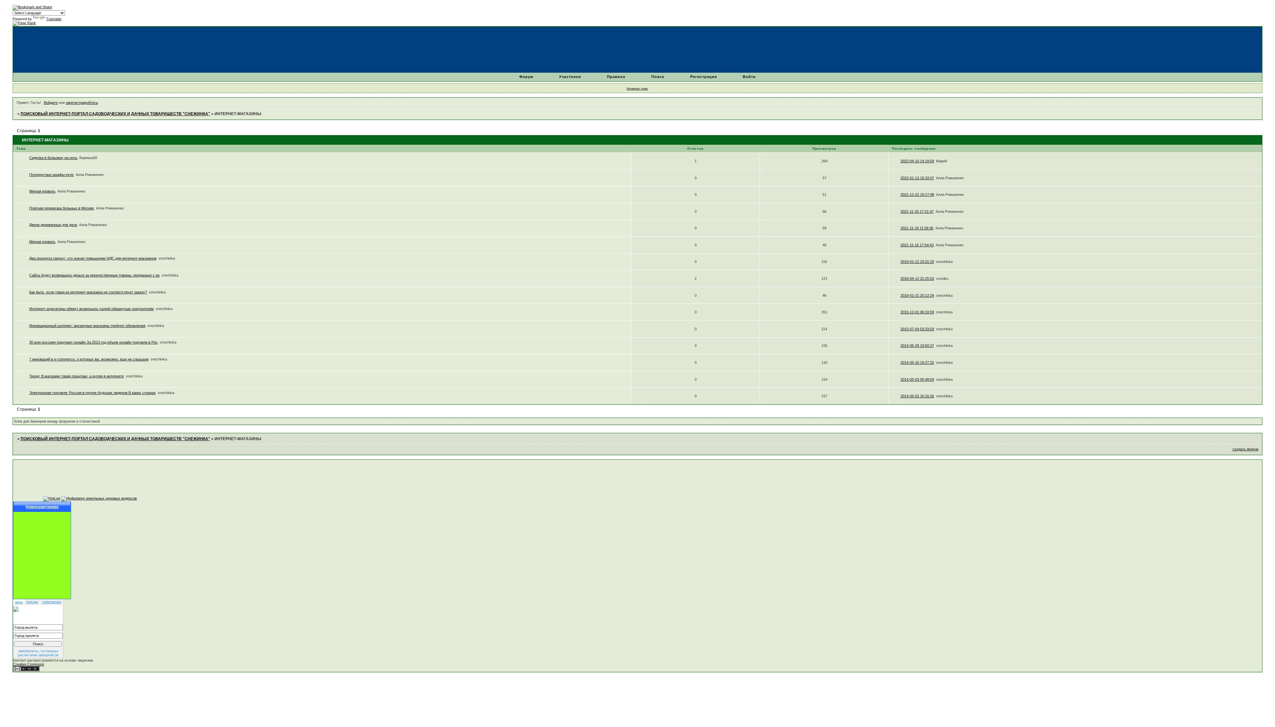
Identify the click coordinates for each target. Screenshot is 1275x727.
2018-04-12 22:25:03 (917, 279)
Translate (53, 19)
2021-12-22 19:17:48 (917, 195)
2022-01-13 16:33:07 (917, 178)
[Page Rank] (24, 23)
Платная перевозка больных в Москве (61, 208)
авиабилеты (28, 651)
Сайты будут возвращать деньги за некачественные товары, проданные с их (94, 275)
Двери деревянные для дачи (53, 225)
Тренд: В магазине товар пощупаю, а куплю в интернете (76, 376)
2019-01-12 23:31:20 (917, 262)
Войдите (51, 103)
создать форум (1245, 449)
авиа (19, 602)
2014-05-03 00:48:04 (917, 379)
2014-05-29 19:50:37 (917, 346)
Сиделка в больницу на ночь (53, 158)
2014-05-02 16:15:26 (917, 396)
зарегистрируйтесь (82, 103)
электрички (51, 602)
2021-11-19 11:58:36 (916, 228)
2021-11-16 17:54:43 (917, 245)
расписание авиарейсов (38, 655)
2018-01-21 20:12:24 (917, 295)
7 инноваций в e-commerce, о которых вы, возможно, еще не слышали (88, 359)
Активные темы (637, 88)
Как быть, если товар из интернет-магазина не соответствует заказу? (88, 292)
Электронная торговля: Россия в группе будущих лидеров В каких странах (92, 393)
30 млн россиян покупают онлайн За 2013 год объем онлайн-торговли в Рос (93, 342)
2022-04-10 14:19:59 (917, 161)
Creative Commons (28, 664)
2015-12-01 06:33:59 (917, 312)
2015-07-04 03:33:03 (917, 329)
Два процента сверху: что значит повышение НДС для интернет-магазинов (92, 258)
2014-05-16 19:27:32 (917, 362)
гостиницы (49, 651)
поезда (32, 602)
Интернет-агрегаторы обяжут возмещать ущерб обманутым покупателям (91, 309)
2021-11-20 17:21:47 (917, 211)
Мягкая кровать (42, 191)
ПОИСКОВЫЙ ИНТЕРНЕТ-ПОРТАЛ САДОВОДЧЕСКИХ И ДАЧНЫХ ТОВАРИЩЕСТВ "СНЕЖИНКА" (115, 114)
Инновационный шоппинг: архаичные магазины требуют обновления (87, 326)
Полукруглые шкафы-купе (51, 175)
